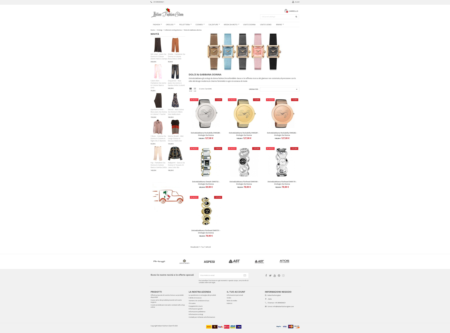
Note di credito (232, 301)
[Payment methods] (287, 326)
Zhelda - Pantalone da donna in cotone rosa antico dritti (176, 56)
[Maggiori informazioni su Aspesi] (162, 261)
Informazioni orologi (196, 314)
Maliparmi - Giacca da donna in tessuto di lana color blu (176, 165)
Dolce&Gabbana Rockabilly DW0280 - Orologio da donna (206, 134)
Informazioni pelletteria (197, 312)
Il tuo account (236, 291)
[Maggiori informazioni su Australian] (262, 261)
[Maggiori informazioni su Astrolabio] (212, 261)
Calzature (213, 24)
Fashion (156, 24)
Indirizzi (229, 303)
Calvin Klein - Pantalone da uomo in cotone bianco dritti (158, 84)
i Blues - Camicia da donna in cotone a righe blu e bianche (158, 138)
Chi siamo (192, 303)
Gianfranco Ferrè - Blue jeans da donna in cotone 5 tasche (159, 111)
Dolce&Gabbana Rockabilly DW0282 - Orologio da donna (282, 134)
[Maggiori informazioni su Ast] (187, 261)
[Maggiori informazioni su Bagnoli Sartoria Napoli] (287, 261)
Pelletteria (184, 24)
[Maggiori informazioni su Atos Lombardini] (237, 261)
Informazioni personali (235, 295)
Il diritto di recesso (195, 298)
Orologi (169, 24)
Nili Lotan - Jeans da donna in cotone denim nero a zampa (159, 56)
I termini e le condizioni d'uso (199, 301)
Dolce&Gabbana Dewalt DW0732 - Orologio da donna (206, 182)
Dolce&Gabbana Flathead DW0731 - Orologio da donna (205, 231)
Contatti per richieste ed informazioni (202, 317)
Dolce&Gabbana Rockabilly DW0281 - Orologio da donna (244, 134)
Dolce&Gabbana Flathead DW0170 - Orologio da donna (282, 182)
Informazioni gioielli (195, 309)
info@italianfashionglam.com (283, 306)
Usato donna (249, 24)
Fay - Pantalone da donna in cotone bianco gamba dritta (159, 165)
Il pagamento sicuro (196, 306)
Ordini (229, 298)
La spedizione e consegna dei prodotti (202, 295)
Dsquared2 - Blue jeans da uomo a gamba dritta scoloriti (176, 83)
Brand (279, 24)
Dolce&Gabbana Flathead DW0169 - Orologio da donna (244, 182)
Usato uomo (265, 24)
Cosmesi (199, 24)
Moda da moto (230, 24)
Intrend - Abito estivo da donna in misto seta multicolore (176, 111)
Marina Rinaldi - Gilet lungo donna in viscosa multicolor (176, 138)
